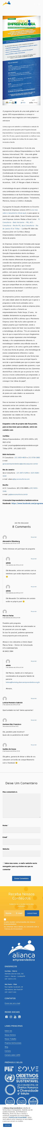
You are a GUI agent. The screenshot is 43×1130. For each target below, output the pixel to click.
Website (6, 849)
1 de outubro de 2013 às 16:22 (10, 726)
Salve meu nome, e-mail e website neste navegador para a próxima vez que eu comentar (20, 866)
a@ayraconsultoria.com (21, 479)
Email (5, 837)
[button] (39, 4)
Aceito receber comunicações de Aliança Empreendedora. (19, 923)
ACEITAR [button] (7, 1125)
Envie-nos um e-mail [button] (12, 1003)
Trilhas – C (19, 229)
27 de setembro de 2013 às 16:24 (11, 704)
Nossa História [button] (10, 1035)
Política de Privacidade (13, 929)
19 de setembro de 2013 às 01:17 (14, 593)
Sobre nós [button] (8, 1031)
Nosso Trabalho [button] (10, 1039)
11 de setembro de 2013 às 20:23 (14, 565)
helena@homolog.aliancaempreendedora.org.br (23, 682)
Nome (6, 825)
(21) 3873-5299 (22, 473)
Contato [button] (8, 1051)
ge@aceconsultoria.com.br (18, 494)
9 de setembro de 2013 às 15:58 (11, 543)
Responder (34, 537)
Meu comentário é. (10, 792)
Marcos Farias (8, 616)
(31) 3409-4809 (20, 457)
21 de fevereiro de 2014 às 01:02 (11, 751)
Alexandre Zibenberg (11, 541)
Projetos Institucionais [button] (13, 1043)
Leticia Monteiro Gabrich (12, 703)
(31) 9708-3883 (34, 457)
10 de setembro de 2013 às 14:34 (11, 617)
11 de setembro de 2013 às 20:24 (14, 667)
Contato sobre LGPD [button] (12, 1055)
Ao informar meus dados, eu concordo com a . (21, 928)
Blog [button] (6, 1047)
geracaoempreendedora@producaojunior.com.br (20, 464)
